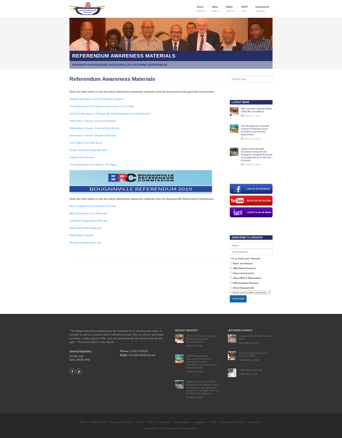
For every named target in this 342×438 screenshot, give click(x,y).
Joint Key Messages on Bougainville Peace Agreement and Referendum (110, 113)
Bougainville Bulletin (120, 422)
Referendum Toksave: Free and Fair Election (94, 128)
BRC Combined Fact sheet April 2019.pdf (92, 206)
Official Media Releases (246, 283)
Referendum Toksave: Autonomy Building (92, 120)
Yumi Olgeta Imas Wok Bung (85, 142)
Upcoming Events (240, 330)
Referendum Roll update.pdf (85, 228)
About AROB (98, 422)
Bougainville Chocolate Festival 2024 (253, 354)
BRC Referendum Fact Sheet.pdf (88, 213)
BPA (150, 422)
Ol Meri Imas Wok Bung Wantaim (88, 150)
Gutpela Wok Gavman (81, 157)
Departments (182, 422)
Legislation (200, 422)
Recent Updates (186, 330)
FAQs (213, 422)
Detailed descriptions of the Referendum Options (96, 99)
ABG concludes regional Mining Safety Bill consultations (201, 338)
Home (83, 422)
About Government (243, 273)
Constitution (163, 422)
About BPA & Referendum (247, 278)
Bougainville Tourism (232, 422)
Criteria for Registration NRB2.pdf (88, 220)
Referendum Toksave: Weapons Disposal (92, 135)
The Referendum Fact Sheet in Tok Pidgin (93, 164)
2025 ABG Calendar (250, 370)
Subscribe (238, 299)
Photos (140, 422)
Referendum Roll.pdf (81, 235)
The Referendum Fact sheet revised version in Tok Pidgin (101, 106)
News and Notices (243, 263)
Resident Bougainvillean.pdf (85, 242)
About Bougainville (243, 288)
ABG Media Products (244, 268)
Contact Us (254, 422)
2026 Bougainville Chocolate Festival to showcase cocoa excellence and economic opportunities (201, 361)
